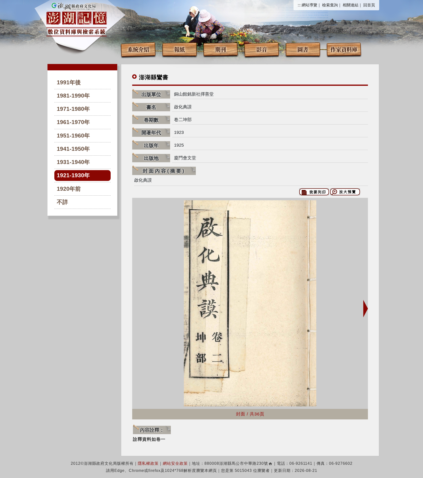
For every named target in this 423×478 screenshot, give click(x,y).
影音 (261, 49)
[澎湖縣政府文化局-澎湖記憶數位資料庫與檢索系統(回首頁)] (76, 18)
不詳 (62, 202)
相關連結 (350, 5)
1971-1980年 (73, 109)
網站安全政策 (175, 463)
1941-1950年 (73, 149)
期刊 (220, 49)
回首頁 (369, 5)
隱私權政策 (148, 463)
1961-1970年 (73, 122)
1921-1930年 (73, 175)
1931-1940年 (73, 162)
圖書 (302, 49)
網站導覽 (309, 5)
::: (299, 5)
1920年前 (69, 189)
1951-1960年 (73, 136)
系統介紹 (138, 49)
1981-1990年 (73, 96)
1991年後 (69, 82)
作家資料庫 (343, 49)
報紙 (179, 49)
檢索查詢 (330, 5)
